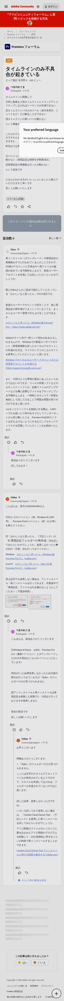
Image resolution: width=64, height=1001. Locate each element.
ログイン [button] (28, 141)
